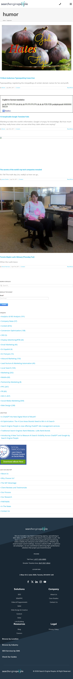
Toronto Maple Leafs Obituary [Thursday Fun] (17, 257)
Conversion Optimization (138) (13, 330)
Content (18, 87)
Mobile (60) (5, 377)
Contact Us (5, 511)
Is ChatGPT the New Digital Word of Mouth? (18, 417)
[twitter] (32, 582)
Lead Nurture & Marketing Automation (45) (18, 363)
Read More (70, 87)
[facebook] (28, 582)
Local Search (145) (8, 368)
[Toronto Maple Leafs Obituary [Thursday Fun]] (36, 220)
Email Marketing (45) (9, 344)
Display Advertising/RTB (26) (12, 340)
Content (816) (6, 326)
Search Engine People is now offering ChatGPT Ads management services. (30, 426)
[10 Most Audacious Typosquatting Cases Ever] (36, 48)
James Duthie (5, 179)
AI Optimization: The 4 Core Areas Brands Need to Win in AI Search (27, 421)
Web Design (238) (8, 405)
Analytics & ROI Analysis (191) (13, 316)
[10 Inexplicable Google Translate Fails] (36, 104)
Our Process (6, 492)
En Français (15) (7, 354)
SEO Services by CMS (11, 651)
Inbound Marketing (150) (11, 358)
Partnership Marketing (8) (11, 382)
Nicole (3, 87)
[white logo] (36, 528)
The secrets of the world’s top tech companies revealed (21, 170)
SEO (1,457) (5, 396)
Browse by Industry (10, 645)
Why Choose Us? (7, 478)
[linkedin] (36, 582)
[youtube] (45, 582)
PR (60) (4, 391)
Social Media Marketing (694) (12, 401)
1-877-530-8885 (40, 559)
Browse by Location (10, 639)
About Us (4, 473)
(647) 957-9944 (44, 563)
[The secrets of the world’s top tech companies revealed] (36, 151)
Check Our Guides (9, 657)
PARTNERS (5, 501)
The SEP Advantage (8, 483)
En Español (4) (6, 349)
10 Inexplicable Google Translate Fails (14, 117)
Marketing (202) (7, 372)
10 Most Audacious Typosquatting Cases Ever (17, 78)
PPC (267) (5, 387)
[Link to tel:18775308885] (60, 4)
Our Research (6, 497)
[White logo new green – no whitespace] (12, 670)
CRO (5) (4, 335)
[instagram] (41, 582)
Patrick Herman (6, 266)
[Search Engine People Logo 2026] (14, 2)
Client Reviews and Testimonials (14, 487)
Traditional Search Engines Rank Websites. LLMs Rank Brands (25, 431)
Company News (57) (9, 321)
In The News (6, 506)
